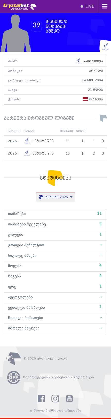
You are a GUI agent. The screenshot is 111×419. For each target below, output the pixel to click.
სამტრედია (92, 61)
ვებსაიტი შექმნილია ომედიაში (55, 410)
